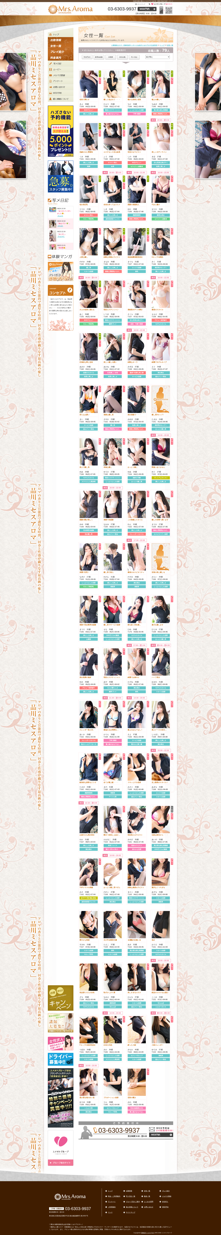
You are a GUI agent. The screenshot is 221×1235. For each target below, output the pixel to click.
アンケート (112, 1202)
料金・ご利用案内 (114, 1196)
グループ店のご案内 (133, 1202)
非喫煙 (110, 57)
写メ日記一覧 (130, 1196)
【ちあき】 (61, 236)
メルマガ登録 (166, 1196)
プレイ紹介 (166, 1191)
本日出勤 (122, 57)
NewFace (87, 57)
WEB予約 (145, 9)
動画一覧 (147, 1196)
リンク (110, 1212)
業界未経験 (99, 57)
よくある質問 (148, 1202)
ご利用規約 (112, 1207)
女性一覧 (147, 1191)
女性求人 (165, 1202)
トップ (110, 1191)
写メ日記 (134, 57)
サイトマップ (141, 4)
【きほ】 (60, 226)
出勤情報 (129, 1191)
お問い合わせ (148, 1207)
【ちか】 (60, 216)
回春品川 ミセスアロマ (147, 1232)
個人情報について (132, 1207)
